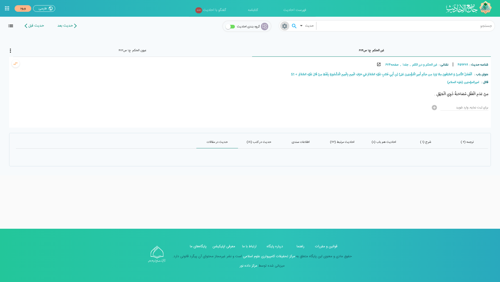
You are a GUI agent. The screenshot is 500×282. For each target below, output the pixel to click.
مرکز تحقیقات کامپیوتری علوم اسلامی (268, 256)
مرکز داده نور (248, 266)
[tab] (371, 50)
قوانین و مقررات (326, 246)
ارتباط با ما (249, 246)
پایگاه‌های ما (198, 246)
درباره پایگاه (275, 246)
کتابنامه (253, 10)
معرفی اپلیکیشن (224, 246)
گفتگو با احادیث (211, 10)
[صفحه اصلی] (471, 8)
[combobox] (405, 26)
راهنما (300, 246)
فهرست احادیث (294, 10)
